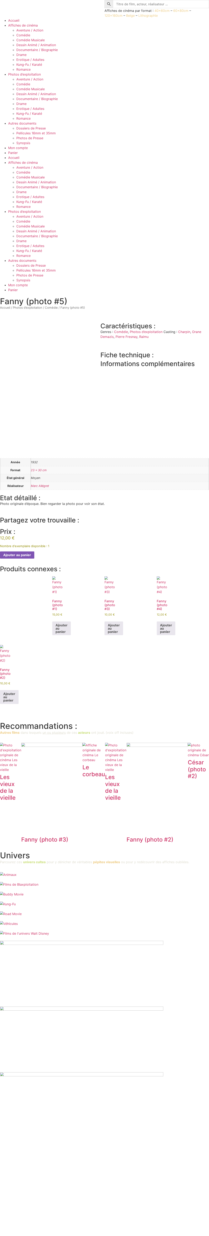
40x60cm (162, 11)
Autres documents (22, 123)
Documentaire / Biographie (37, 50)
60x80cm (180, 11)
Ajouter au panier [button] (62, 628)
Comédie (23, 35)
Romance (23, 69)
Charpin (184, 332)
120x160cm (113, 15)
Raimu (144, 337)
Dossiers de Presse (31, 128)
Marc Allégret (40, 486)
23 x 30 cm (39, 470)
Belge (130, 15)
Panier (13, 153)
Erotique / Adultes (30, 60)
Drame (21, 55)
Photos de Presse (29, 138)
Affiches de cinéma (23, 25)
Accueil (13, 20)
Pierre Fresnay (126, 337)
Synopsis (23, 143)
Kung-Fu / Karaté (29, 64)
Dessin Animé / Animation (36, 45)
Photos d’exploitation (24, 74)
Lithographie (148, 15)
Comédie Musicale (30, 40)
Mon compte (18, 148)
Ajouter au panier (17, 555)
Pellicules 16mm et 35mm (36, 133)
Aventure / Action (29, 30)
